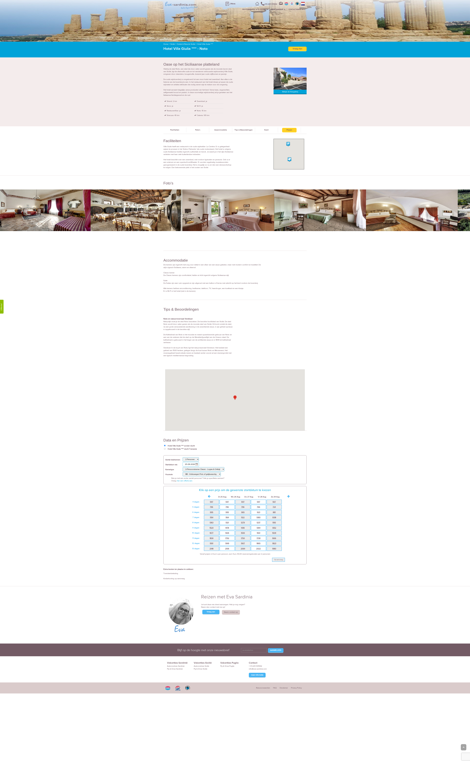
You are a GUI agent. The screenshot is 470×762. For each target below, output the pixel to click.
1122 (243, 517)
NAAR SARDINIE (277, 9)
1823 (274, 543)
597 (211, 502)
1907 (243, 543)
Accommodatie (220, 130)
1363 (211, 522)
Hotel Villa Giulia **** (205, 44)
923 (258, 512)
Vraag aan (211, 612)
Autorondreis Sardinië (175, 666)
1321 (227, 522)
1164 (227, 517)
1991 (211, 543)
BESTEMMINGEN (248, 9)
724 (274, 507)
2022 (258, 548)
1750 (243, 538)
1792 (227, 538)
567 (274, 502)
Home (165, 44)
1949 (227, 543)
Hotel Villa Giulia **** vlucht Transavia (182, 449)
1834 (211, 538)
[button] (235, 397)
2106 (227, 548)
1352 (274, 528)
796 (211, 507)
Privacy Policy (296, 688)
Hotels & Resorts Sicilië (186, 44)
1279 (243, 522)
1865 (258, 543)
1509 (274, 533)
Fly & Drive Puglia (227, 666)
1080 (258, 517)
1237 (258, 522)
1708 (258, 538)
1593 (243, 533)
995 (211, 512)
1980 (274, 548)
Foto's (197, 130)
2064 (243, 548)
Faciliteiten (174, 130)
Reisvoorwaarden (263, 688)
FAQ (275, 688)
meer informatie (257, 675)
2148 (211, 548)
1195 (274, 522)
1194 (211, 517)
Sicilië (172, 44)
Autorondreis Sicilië (201, 666)
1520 (211, 528)
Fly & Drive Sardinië (175, 669)
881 (274, 512)
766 (258, 507)
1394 (258, 528)
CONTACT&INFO (294, 9)
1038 (274, 517)
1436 (243, 528)
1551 (258, 533)
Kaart (266, 130)
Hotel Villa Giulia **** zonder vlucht (181, 446)
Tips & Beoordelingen (244, 130)
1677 (211, 533)
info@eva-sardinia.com (258, 669)
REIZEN (263, 9)
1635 (227, 533)
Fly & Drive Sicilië (200, 669)
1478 (227, 528)
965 (243, 512)
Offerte (232, 4)
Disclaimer (284, 688)
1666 (274, 538)
